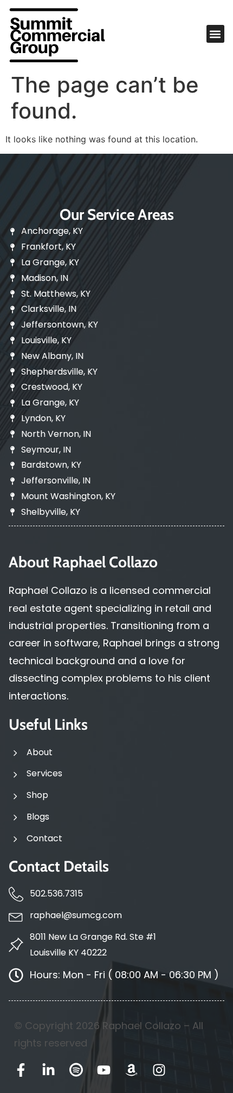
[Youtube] (104, 1070)
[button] (215, 34)
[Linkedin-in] (48, 1070)
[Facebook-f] (21, 1070)
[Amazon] (131, 1070)
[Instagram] (159, 1070)
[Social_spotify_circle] (76, 1070)
